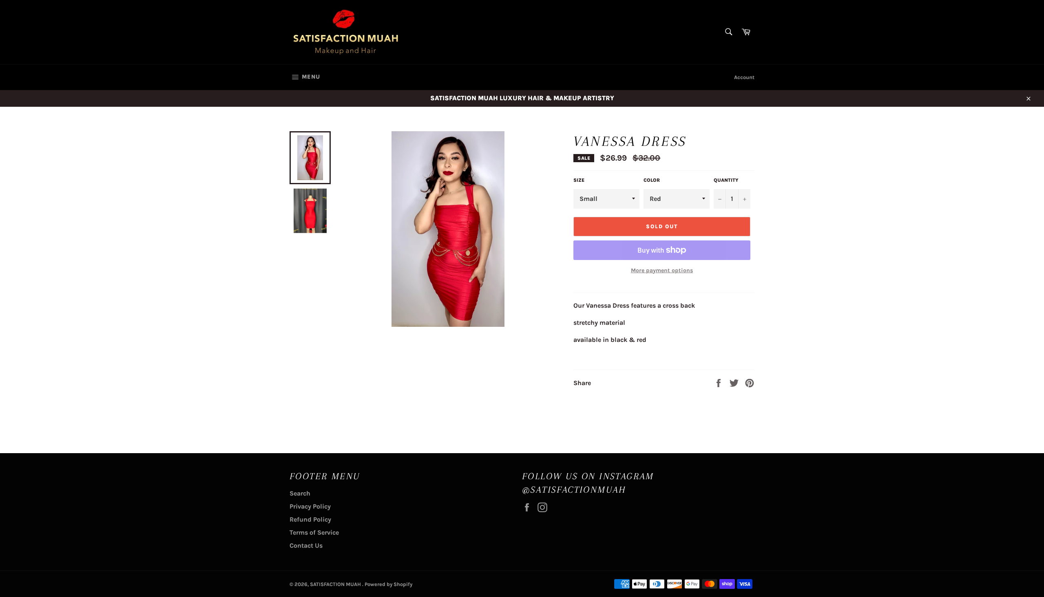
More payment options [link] (662, 270)
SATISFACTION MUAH (336, 584)
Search (300, 493)
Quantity (726, 180)
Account (744, 77)
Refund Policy (310, 519)
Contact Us (306, 545)
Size (578, 180)
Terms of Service (314, 532)
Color (652, 180)
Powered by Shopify (388, 584)
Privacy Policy (310, 506)
